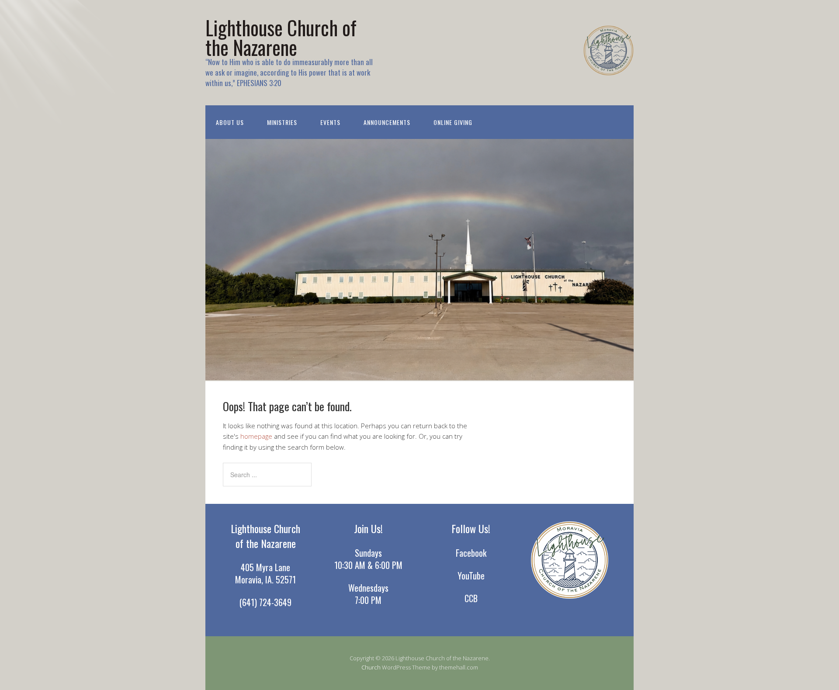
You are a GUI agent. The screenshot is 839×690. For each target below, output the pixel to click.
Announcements (387, 122)
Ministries (282, 122)
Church (371, 667)
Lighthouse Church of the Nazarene (281, 37)
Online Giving (452, 122)
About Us (230, 122)
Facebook (471, 552)
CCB (471, 598)
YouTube (471, 575)
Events (330, 122)
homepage (256, 436)
